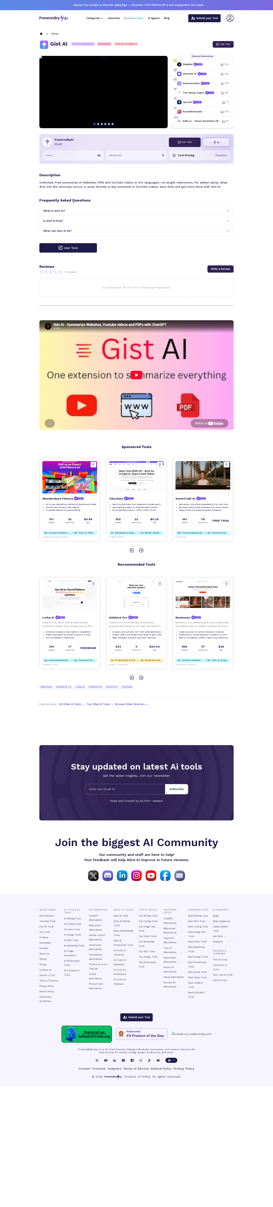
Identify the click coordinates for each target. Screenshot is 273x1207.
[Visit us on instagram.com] (136, 875)
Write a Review (220, 268)
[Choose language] (171, 1060)
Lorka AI (80, 687)
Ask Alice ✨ (219, 936)
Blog (167, 18)
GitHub (43, 959)
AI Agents (154, 18)
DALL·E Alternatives (173, 977)
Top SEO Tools (147, 951)
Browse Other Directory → (131, 704)
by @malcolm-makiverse (53, 665)
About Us (44, 953)
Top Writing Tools (148, 916)
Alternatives (98, 910)
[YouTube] (158, 1060)
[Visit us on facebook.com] (165, 875)
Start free (121, 4)
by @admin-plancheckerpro (187, 537)
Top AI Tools (148, 910)
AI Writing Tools (72, 918)
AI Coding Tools (72, 924)
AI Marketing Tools (74, 945)
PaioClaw (127, 687)
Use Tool (225, 44)
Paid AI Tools (220, 980)
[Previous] (132, 550)
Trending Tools (47, 921)
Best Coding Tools (198, 926)
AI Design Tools (72, 935)
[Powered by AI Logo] (53, 18)
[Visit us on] (179, 875)
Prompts (43, 948)
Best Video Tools (197, 941)
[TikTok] (149, 1060)
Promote (99, 1068)
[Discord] (105, 1060)
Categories (93, 18)
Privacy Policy (46, 986)
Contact (85, 1068)
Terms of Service (48, 980)
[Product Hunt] (141, 1034)
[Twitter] (97, 1060)
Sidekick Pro (95, 687)
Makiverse (46, 687)
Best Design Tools (198, 957)
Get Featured (46, 916)
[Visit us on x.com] (93, 875)
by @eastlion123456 (118, 665)
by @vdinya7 (114, 537)
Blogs (216, 916)
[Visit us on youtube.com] (151, 875)
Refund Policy (46, 991)
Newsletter (45, 943)
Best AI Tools (121, 916)
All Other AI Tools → (71, 704)
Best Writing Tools (198, 916)
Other (55, 33)
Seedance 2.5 (63, 687)
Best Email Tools (197, 972)
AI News (43, 937)
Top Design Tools (148, 957)
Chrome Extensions (83, 44)
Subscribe (176, 789)
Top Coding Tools (148, 921)
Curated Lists (198, 910)
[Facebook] (132, 1060)
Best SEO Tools (196, 921)
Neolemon (112, 687)
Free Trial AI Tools (223, 975)
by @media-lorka (183, 665)
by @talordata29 (49, 537)
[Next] (141, 550)
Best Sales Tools (197, 977)
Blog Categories (221, 921)
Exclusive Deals (133, 18)
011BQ (145, 1076)
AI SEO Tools (71, 940)
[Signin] (230, 18)
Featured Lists (169, 911)
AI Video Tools (72, 929)
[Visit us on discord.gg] (108, 875)
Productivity (104, 44)
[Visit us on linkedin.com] (122, 875)
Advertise (114, 18)
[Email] (123, 1060)
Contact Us (45, 970)
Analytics (218, 941)
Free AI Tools (46, 926)
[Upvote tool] (93, 464)
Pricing (42, 964)
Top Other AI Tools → (100, 704)
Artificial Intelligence (126, 44)
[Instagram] (140, 1060)
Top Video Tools (147, 936)
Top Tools (44, 932)
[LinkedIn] (114, 1060)
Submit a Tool (47, 975)
